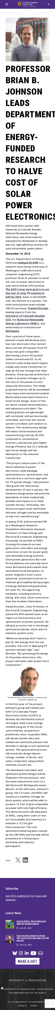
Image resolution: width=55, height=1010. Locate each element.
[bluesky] (15, 954)
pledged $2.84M (28, 262)
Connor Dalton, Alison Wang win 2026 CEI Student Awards (31, 922)
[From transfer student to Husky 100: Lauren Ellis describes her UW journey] (10, 939)
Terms (33, 1005)
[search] (48, 4)
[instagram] (21, 954)
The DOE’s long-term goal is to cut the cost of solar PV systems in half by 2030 (27, 293)
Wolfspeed (12, 331)
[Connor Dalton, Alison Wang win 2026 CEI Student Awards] (10, 924)
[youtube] (33, 954)
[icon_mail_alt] (40, 953)
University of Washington (31, 1002)
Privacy (22, 1005)
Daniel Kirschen (38, 308)
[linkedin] (27, 954)
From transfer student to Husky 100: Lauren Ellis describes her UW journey (33, 938)
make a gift (27, 961)
